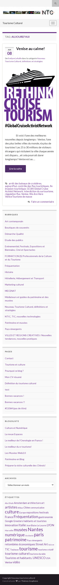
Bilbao (20, 507)
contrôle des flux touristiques (33, 186)
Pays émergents (13, 329)
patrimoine (16, 539)
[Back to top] (52, 577)
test (7, 389)
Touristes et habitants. (18, 558)
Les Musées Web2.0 (15, 453)
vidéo (16, 562)
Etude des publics (14, 240)
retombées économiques (20, 544)
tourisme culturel (17, 553)
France (9, 517)
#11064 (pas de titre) (15, 408)
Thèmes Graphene (29, 581)
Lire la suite (15, 168)
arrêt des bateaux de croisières (25, 183)
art (42, 503)
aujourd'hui (11, 186)
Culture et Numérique (16, 427)
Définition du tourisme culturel (20, 383)
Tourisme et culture (15, 364)
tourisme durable (38, 554)
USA (48, 558)
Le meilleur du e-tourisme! (18, 446)
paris (39, 534)
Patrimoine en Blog (14, 459)
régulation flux (12, 194)
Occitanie (29, 535)
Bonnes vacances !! (15, 402)
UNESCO (39, 558)
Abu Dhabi (9, 503)
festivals (44, 512)
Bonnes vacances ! (14, 395)
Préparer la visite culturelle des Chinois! (25, 465)
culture (12, 511)
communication (37, 507)
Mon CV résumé (13, 377)
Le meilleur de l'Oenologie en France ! (24, 440)
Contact (9, 358)
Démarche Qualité (14, 233)
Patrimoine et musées (16, 322)
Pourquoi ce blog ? (14, 370)
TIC (7, 549)
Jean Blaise (31, 525)
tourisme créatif (45, 549)
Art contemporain (14, 221)
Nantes (35, 529)
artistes (11, 507)
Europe (22, 512)
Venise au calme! (30, 48)
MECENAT (10, 290)
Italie (22, 525)
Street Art (42, 544)
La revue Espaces (14, 434)
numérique (15, 534)
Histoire (9, 272)
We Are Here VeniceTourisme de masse (24, 195)
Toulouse (14, 549)
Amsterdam (20, 502)
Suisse (51, 544)
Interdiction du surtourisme (38, 191)
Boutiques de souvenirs (17, 227)
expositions (32, 512)
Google (9, 521)
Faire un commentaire (42, 201)
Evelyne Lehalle (15, 58)
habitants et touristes (35, 521)
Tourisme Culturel (12, 23)
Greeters (18, 521)
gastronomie (46, 517)
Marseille (9, 530)
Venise (24, 194)
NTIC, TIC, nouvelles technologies (22, 316)
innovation (11, 525)
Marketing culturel (14, 284)
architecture (34, 503)
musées (20, 529)
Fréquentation (12, 265)
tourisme (28, 548)
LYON (50, 525)
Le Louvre (41, 525)
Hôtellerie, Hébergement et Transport (24, 278)
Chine (27, 507)
